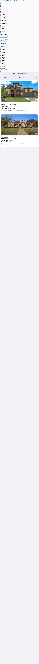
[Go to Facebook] (0, 2)
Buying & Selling (3, 41)
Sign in (5, 34)
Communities (3, 43)
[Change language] (1, 12)
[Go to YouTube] (0, 6)
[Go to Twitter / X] (0, 5)
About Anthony (3, 44)
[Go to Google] (0, 11)
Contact (2, 46)
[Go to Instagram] (0, 3)
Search (1, 40)
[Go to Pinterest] (0, 9)
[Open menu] (0, 71)
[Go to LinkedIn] (0, 8)
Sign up (1, 34)
